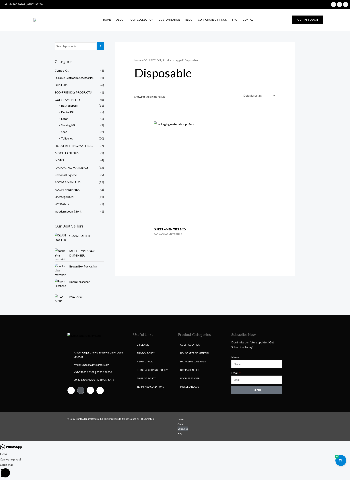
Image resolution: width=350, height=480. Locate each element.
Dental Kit (67, 112)
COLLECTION (152, 60)
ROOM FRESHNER (67, 189)
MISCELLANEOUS (67, 153)
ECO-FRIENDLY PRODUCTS (73, 92)
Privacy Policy (146, 353)
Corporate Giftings (212, 19)
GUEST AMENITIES (68, 99)
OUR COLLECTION (142, 19)
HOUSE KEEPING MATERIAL (74, 145)
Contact (249, 19)
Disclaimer (143, 345)
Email (235, 372)
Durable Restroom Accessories (74, 77)
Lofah (64, 118)
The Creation (147, 419)
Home (107, 19)
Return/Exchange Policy (152, 370)
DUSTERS (61, 85)
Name (235, 357)
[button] (175, 471)
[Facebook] (71, 390)
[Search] (100, 46)
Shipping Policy (146, 378)
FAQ (234, 19)
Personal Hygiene (66, 175)
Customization (169, 19)
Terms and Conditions (150, 387)
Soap (64, 131)
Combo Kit (62, 70)
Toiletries (67, 138)
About (120, 19)
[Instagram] (80, 390)
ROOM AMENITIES (68, 182)
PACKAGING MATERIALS (72, 167)
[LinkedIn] (90, 390)
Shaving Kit (68, 125)
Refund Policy (146, 361)
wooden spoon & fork (68, 211)
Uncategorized (64, 196)
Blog (188, 19)
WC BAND (62, 204)
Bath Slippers (69, 105)
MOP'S (59, 160)
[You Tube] (100, 390)
